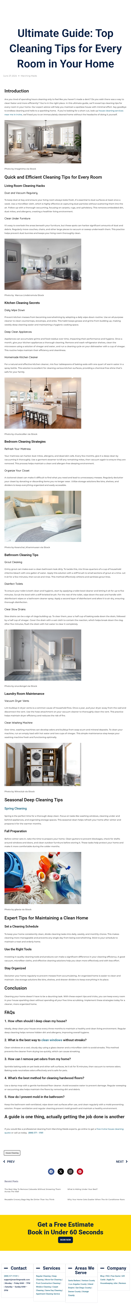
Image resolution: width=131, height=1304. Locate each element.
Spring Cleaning (15, 808)
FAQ (107, 1276)
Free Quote (115, 1276)
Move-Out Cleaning (53, 1279)
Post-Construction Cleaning (48, 1283)
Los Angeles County (77, 1284)
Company (116, 1268)
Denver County (74, 1291)
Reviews (122, 1283)
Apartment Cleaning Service (48, 1294)
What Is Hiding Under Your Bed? (82, 1189)
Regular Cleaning (43, 1276)
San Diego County (83, 1288)
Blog (102, 1276)
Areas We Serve (84, 1270)
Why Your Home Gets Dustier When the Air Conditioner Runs (96, 1199)
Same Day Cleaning (53, 1290)
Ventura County (88, 1280)
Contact (19, 1268)
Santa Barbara (74, 1280)
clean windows (51, 1040)
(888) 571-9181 (11, 1276)
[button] (17, 1268)
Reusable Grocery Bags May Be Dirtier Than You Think (29, 1199)
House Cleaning (12, 1153)
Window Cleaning (43, 1287)
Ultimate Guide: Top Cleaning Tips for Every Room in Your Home (65, 48)
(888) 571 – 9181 (35, 1133)
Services (51, 1268)
